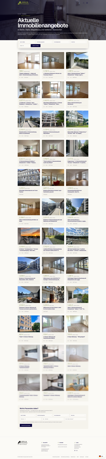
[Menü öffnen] (87, 3)
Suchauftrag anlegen (25, 425)
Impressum (82, 456)
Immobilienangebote (78, 444)
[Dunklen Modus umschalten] (84, 3)
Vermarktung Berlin (56, 456)
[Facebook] (76, 450)
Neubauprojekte (77, 446)
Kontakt (86, 456)
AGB (78, 456)
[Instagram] (74, 450)
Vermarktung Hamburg (65, 456)
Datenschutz (73, 456)
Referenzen (76, 448)
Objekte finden (35, 45)
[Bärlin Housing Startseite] (23, 2)
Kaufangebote (77, 445)
